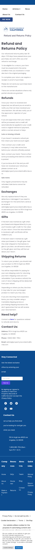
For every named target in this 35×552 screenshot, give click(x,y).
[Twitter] (11, 403)
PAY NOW (6, 19)
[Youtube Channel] (11, 408)
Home (5, 9)
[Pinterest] (16, 403)
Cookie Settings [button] (8, 547)
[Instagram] (5, 408)
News (27, 9)
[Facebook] (5, 403)
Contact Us (19, 14)
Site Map (29, 520)
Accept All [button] (19, 547)
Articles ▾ (16, 9)
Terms (20, 520)
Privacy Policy (6, 398)
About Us (6, 14)
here (12, 319)
